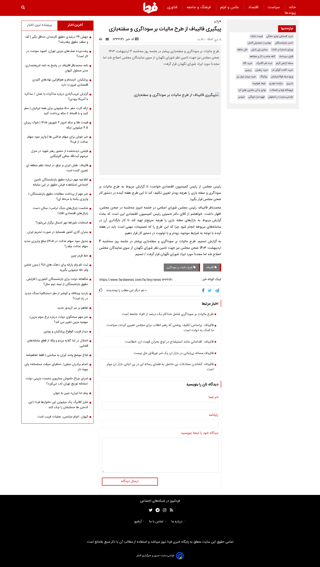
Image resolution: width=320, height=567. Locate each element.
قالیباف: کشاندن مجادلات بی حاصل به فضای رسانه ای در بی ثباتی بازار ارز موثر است (160, 367)
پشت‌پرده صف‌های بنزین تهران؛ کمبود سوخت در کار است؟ (57, 54)
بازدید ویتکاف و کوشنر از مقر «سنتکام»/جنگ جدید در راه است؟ (56, 296)
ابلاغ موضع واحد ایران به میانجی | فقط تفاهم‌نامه (57, 355)
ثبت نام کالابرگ (264, 63)
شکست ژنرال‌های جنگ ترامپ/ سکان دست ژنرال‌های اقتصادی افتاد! (60, 211)
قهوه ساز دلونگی (256, 97)
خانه (292, 7)
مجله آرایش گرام (284, 63)
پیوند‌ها (290, 13)
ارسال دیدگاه (129, 481)
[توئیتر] (150, 510)
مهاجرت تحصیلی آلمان (259, 43)
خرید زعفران (261, 70)
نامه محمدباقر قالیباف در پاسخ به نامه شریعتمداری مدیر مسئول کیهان (56, 68)
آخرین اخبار (75, 25)
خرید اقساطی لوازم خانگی (279, 36)
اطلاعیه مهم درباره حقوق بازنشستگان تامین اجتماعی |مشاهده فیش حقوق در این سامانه (60, 182)
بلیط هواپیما (259, 83)
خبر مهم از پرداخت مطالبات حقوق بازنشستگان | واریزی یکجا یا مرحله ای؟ (58, 196)
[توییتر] (210, 291)
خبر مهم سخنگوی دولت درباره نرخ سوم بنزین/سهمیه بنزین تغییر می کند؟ (58, 320)
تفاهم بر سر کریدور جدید (72, 308)
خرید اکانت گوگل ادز (282, 70)
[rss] (170, 510)
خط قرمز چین (79, 255)
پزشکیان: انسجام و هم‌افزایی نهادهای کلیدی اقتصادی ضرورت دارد (60, 82)
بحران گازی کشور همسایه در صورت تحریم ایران (57, 232)
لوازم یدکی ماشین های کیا (252, 90)
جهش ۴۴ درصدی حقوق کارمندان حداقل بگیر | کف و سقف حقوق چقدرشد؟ (56, 39)
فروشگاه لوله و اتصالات (281, 90)
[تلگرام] (217, 291)
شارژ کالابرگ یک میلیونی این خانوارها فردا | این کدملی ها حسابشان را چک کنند (58, 405)
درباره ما (177, 521)
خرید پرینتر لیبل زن (246, 76)
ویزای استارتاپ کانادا (282, 50)
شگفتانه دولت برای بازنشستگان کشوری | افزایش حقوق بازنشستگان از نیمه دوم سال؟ (57, 282)
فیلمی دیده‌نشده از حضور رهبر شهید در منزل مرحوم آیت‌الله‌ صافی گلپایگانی (59, 154)
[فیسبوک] (204, 291)
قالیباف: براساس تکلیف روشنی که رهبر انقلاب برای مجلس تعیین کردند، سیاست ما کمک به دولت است (160, 328)
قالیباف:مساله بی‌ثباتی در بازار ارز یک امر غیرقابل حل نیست (174, 353)
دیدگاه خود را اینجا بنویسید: (199, 433)
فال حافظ (242, 50)
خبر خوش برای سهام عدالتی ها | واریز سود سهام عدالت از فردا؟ (57, 139)
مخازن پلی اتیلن (259, 50)
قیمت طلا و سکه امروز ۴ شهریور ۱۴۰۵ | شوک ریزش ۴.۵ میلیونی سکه (56, 125)
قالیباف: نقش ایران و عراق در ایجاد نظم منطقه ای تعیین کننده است (57, 168)
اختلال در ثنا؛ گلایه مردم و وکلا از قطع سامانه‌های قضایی (57, 343)
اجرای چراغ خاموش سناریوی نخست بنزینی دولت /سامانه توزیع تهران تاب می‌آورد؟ (57, 381)
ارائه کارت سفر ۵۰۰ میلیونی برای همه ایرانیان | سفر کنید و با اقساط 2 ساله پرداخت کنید (56, 111)
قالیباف (210, 267)
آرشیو (138, 521)
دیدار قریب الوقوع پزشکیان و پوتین (66, 331)
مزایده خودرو (276, 83)
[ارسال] (108, 39)
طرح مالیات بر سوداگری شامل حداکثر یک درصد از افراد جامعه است (168, 314)
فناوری (173, 7)
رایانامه (213, 415)
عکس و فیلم (230, 7)
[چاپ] (102, 39)
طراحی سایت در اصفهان (280, 97)
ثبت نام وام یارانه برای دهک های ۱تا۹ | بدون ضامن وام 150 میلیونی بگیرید (56, 267)
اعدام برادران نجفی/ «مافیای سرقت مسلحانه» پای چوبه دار (56, 367)
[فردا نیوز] (150, 8)
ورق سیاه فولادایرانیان (282, 76)
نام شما (213, 397)
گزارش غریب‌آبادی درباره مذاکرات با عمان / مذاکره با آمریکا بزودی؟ (56, 96)
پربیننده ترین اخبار (39, 25)
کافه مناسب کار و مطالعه (262, 56)
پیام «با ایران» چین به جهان (70, 393)
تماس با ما (156, 521)
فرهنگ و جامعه (199, 7)
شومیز (241, 97)
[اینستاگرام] (163, 510)
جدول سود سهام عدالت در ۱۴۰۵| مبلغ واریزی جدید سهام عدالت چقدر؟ (56, 244)
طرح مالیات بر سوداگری (180, 267)
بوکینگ (263, 76)
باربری (290, 83)
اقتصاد (254, 7)
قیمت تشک (256, 36)
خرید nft (247, 63)
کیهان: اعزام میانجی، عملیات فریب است (62, 416)
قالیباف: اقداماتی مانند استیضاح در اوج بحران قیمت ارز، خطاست (169, 342)
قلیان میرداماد (286, 56)
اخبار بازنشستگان (284, 43)
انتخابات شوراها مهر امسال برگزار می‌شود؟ (61, 222)
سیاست (274, 7)
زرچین (248, 70)
